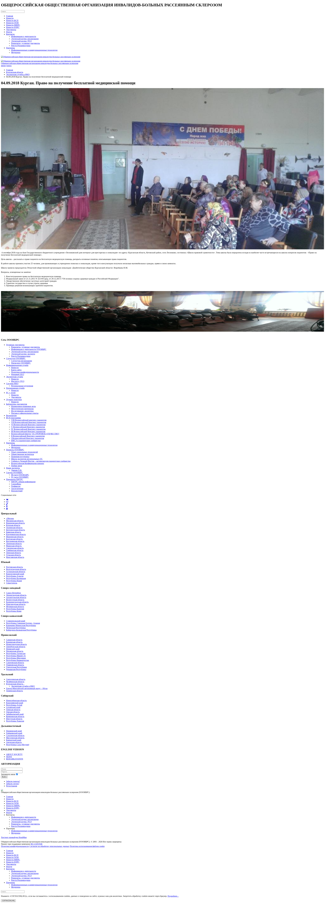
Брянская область (13, 532)
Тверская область (13, 553)
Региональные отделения (22, 386)
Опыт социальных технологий (24, 452)
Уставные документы (15, 345)
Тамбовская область (14, 550)
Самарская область (14, 640)
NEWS (9, 757)
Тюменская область (14, 691)
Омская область (13, 712)
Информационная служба (17, 365)
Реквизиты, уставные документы (25, 43)
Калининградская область (17, 602)
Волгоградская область (16, 569)
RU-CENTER (36, 844)
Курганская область (14, 72)
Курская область (13, 525)
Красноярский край (14, 703)
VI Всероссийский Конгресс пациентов (28, 425)
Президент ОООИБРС (21, 363)
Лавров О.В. (16, 470)
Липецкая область (14, 543)
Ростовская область (14, 567)
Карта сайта (16, 370)
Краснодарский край (15, 574)
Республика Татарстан (16, 653)
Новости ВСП (12, 20)
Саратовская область (15, 662)
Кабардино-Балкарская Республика (21, 630)
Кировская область (14, 642)
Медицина (15, 52)
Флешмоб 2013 (17, 374)
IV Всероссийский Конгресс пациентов (28, 429)
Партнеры (10, 48)
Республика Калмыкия (16, 578)
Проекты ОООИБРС (15, 450)
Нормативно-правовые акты (23, 406)
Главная (9, 16)
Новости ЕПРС (12, 27)
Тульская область (13, 555)
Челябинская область (15, 682)
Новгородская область (15, 604)
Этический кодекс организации (25, 39)
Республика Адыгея (14, 576)
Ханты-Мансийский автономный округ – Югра (26, 688)
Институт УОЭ (17, 381)
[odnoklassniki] (6, 506)
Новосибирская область (16, 700)
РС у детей (10, 393)
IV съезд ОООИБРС (20, 477)
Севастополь (11, 583)
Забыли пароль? (13, 781)
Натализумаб (16, 491)
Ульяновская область (15, 665)
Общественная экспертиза (22, 454)
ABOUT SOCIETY (14, 754)
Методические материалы (22, 409)
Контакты (10, 34)
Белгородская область (15, 530)
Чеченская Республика (16, 628)
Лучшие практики (14, 399)
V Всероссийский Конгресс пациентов (28, 427)
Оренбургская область (15, 647)
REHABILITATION (14, 759)
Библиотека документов (16, 404)
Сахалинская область (15, 735)
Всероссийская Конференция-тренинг (27, 463)
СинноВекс (16, 484)
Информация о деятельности (23, 36)
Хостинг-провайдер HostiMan (14, 837)
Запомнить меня (8, 774)
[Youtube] (7, 508)
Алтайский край (13, 707)
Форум (9, 32)
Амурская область (14, 742)
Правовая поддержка (20, 456)
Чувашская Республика (16, 669)
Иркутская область (14, 719)
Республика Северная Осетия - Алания (23, 623)
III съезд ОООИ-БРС (20, 475)
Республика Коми (13, 611)
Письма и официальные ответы (24, 413)
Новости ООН (12, 23)
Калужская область (14, 539)
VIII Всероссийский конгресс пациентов (28, 420)
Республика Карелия (15, 609)
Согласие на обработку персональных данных (49, 846)
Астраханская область (15, 571)
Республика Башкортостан (17, 660)
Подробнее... (173, 896)
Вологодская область (15, 600)
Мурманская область (15, 606)
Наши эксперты (13, 468)
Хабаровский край (14, 733)
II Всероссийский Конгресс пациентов (28, 436)
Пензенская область (14, 651)
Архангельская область (16, 597)
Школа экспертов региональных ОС (27, 459)
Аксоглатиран (17, 488)
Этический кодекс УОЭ (21, 41)
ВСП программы (13, 418)
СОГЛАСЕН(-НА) (8, 901)
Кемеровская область (15, 716)
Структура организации (21, 361)
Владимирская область (16, 534)
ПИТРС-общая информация (23, 482)
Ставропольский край (15, 621)
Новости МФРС (13, 25)
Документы (11, 30)
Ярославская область (15, 557)
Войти (4, 777)
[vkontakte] (7, 499)
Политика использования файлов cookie (87, 846)
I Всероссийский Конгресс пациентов (27, 438)
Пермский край (13, 649)
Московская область (14, 521)
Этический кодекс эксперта (23, 354)
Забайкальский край (15, 714)
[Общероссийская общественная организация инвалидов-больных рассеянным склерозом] (162, 57)
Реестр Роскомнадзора (20, 45)
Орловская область (14, 527)
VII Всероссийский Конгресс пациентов (28, 422)
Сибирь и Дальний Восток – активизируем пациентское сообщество (41, 461)
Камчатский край (13, 740)
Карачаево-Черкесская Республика (21, 625)
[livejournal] (7, 504)
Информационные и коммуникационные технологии (34, 50)
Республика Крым (14, 581)
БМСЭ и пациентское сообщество (26, 441)
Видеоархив (11, 415)
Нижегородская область (16, 644)
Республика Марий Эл (16, 656)
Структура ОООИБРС (16, 358)
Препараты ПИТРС (14, 479)
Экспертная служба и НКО (18, 74)
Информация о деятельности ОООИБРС (28, 349)
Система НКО (12, 383)
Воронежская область (15, 523)
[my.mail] (7, 502)
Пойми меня (16, 466)
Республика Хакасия (15, 721)
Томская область (13, 710)
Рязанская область (14, 546)
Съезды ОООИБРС (14, 472)
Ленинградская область (16, 595)
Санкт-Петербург (13, 593)
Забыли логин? (12, 784)
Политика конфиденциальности (25, 372)
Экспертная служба (14, 377)
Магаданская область (15, 738)
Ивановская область (14, 537)
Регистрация (11, 786)
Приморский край (14, 731)
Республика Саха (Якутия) (17, 745)
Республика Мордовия (16, 658)
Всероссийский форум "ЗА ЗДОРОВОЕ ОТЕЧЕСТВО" (35, 434)
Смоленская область (15, 548)
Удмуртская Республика (16, 667)
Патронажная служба (15, 388)
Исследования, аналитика (22, 411)
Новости (10, 18)
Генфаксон (15, 486)
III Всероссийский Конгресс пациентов (28, 431)
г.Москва (10, 518)
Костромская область (15, 541)
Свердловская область (15, 679)
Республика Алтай (14, 705)
